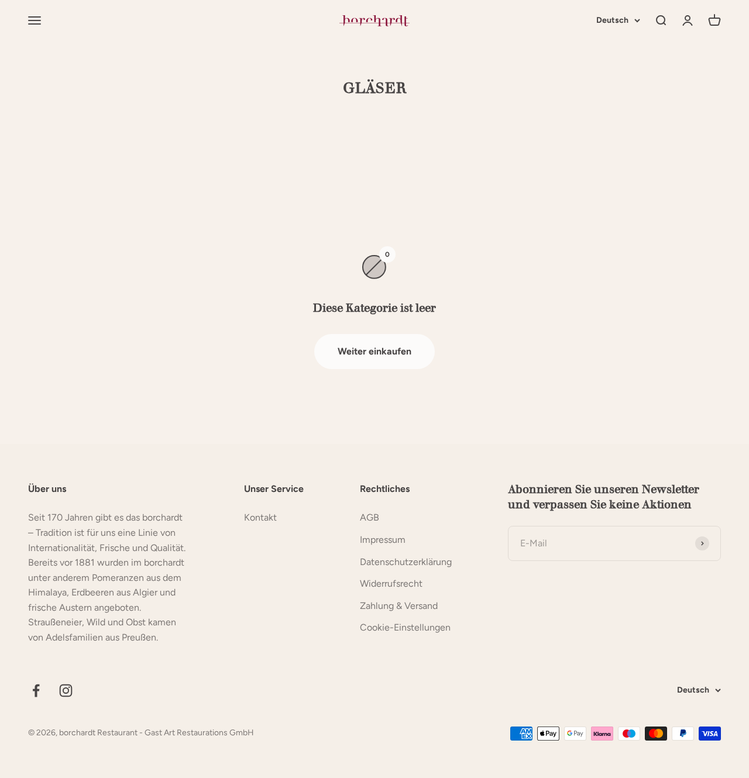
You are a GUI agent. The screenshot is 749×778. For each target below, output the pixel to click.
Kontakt (260, 517)
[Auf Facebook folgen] (36, 690)
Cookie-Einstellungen (405, 627)
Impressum (383, 539)
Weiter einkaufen (374, 351)
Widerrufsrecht (391, 583)
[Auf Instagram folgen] (66, 690)
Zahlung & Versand (399, 605)
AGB (369, 517)
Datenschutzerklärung (406, 561)
